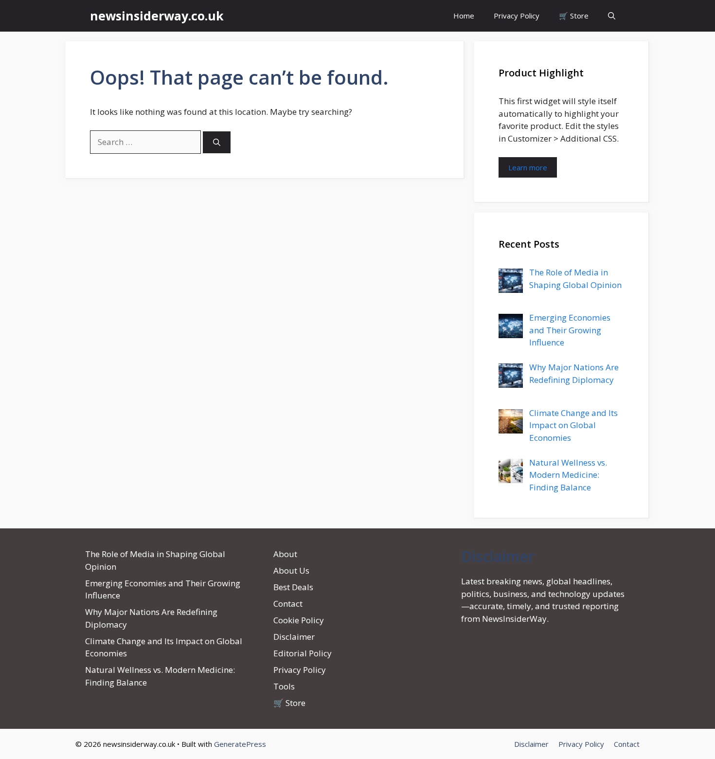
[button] (611, 16)
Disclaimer (294, 636)
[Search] (217, 142)
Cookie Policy (298, 620)
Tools (284, 686)
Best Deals (293, 587)
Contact (288, 603)
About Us (291, 570)
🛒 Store (574, 15)
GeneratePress (240, 744)
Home (463, 15)
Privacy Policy (516, 15)
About (285, 554)
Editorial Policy (302, 653)
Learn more (527, 167)
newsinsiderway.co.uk (157, 15)
